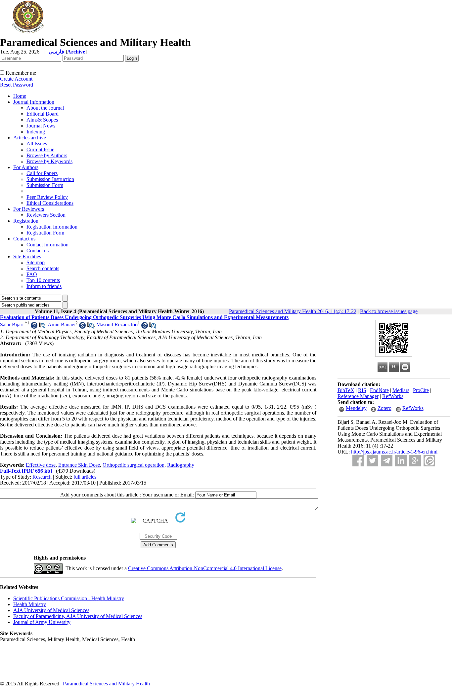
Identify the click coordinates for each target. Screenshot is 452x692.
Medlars (400, 390)
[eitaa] (429, 460)
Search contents (42, 268)
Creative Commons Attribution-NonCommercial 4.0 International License (205, 568)
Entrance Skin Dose (79, 465)
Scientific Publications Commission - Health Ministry (68, 598)
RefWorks (392, 396)
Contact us (24, 238)
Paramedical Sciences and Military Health (106, 683)
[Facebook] (358, 460)
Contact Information (47, 244)
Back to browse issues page (389, 311)
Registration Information (51, 227)
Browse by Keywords (49, 161)
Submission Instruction (50, 179)
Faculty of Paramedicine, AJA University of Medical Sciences (77, 616)
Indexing (35, 131)
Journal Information (33, 102)
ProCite (421, 390)
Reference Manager (358, 396)
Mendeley (356, 408)
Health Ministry (29, 604)
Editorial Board (42, 114)
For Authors (25, 167)
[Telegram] (386, 460)
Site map (35, 262)
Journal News (40, 125)
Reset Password (16, 85)
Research (42, 477)
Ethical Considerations (49, 203)
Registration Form (45, 233)
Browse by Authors (46, 155)
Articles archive (29, 137)
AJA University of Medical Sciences (51, 610)
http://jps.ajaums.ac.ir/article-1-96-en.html (394, 452)
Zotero (384, 408)
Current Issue (40, 149)
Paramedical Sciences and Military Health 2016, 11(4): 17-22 (292, 311)
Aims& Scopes (42, 120)
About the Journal (45, 108)
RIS (362, 390)
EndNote (379, 390)
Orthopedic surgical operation (133, 465)
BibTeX (346, 390)
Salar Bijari (11, 324)
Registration (25, 221)
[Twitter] (372, 460)
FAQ (31, 274)
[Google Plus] (415, 460)
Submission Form (44, 185)
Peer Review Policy (47, 197)
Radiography (180, 465)
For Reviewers (28, 209)
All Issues (36, 143)
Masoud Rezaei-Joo (117, 324)
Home (19, 96)
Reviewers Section (46, 215)
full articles (84, 477)
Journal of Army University (41, 622)
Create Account (16, 79)
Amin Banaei (61, 324)
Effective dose (41, 465)
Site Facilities (27, 256)
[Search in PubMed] (42, 327)
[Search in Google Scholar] (34, 327)
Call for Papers (42, 173)
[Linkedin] (401, 460)
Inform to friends (44, 286)
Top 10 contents (43, 280)
